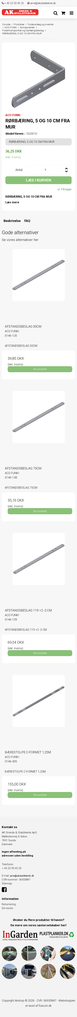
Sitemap (7, 883)
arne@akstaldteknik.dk (43, 3)
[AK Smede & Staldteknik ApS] (20, 12)
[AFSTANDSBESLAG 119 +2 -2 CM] (38, 569)
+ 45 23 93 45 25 (14, 3)
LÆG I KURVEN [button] (38, 180)
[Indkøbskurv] (63, 13)
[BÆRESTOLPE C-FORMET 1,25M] (38, 711)
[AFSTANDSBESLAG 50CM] (38, 285)
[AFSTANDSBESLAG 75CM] (38, 427)
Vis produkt (40, 369)
